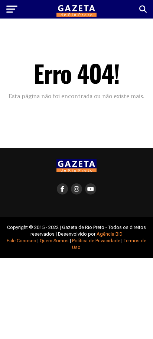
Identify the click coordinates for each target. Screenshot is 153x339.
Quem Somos (54, 240)
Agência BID (110, 234)
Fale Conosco (21, 240)
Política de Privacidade (96, 240)
